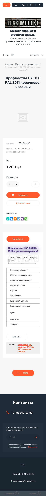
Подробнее (32, 447)
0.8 (30, 345)
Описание (18, 239)
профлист (22, 347)
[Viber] (22, 218)
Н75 (28, 347)
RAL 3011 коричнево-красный (26, 349)
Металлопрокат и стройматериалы (23, 33)
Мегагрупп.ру (29, 481)
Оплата (6, 55)
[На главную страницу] (23, 23)
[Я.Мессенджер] (7, 218)
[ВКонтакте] (11, 218)
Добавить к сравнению (35, 184)
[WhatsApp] (25, 218)
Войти (32, 5)
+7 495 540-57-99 (22, 412)
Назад (25, 373)
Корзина (39, 5)
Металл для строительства (27, 64)
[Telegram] (18, 218)
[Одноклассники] (15, 218)
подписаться (37, 437)
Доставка (34, 55)
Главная (9, 64)
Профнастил (23, 345)
